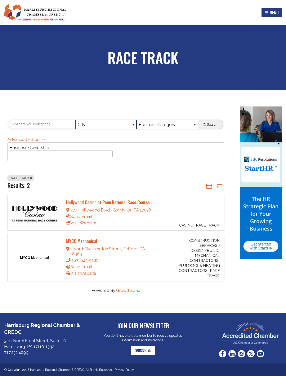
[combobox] (106, 124)
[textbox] (12, 153)
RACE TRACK (19, 178)
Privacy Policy (124, 369)
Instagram (241, 353)
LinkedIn (232, 353)
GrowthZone (128, 290)
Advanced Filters (24, 139)
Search (212, 125)
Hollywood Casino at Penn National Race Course (108, 202)
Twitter (251, 353)
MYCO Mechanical (81, 241)
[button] (209, 186)
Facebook (222, 353)
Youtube (260, 353)
